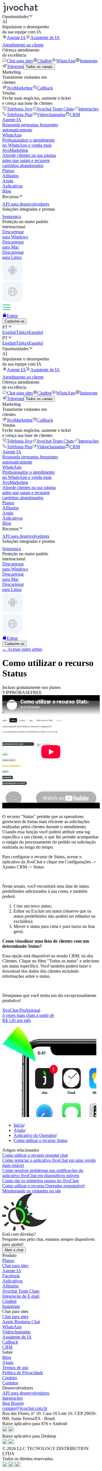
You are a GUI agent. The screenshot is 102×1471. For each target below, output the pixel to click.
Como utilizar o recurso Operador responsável (43, 1185)
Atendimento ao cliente (23, 44)
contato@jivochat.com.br (24, 1408)
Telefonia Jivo (19, 108)
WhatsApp (65, 60)
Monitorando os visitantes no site (31, 1190)
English (9, 332)
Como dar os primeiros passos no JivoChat (40, 1180)
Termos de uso (15, 1367)
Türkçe (22, 332)
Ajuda (7, 180)
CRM (75, 114)
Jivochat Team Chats (55, 108)
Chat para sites (20, 60)
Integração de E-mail (20, 1296)
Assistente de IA (45, 37)
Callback (45, 88)
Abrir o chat (14, 1250)
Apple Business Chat (21, 1321)
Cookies (9, 1377)
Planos (8, 170)
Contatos (10, 1382)
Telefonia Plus (19, 114)
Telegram (15, 66)
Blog (6, 191)
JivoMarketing (20, 88)
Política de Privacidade (22, 1372)
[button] (51, 16)
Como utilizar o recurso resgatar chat (35, 1155)
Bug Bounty (13, 1403)
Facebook (11, 1275)
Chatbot (44, 60)
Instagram (88, 60)
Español (36, 332)
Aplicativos (12, 185)
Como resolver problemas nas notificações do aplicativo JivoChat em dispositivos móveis (42, 1173)
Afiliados (10, 175)
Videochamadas (51, 114)
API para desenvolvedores (25, 1393)
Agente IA (16, 37)
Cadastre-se (14, 321)
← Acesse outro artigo (22, 649)
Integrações (88, 108)
